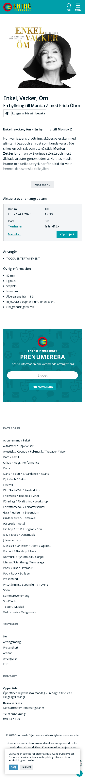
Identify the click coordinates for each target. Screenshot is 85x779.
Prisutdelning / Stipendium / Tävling (25, 584)
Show (6, 590)
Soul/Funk (9, 601)
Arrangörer (10, 658)
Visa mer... (42, 185)
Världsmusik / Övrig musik (19, 612)
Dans (6, 468)
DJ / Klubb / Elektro (15, 479)
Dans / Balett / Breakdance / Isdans (26, 474)
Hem (6, 636)
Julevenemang (12, 540)
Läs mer (26, 767)
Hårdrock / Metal (14, 523)
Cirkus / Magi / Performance (21, 462)
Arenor (7, 653)
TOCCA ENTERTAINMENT (23, 258)
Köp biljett (67, 234)
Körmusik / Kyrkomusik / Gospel (23, 557)
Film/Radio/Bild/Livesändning (21, 490)
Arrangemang (12, 642)
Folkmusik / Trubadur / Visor (21, 496)
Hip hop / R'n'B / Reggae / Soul (22, 529)
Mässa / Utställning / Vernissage (23, 562)
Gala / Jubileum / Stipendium (21, 512)
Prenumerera (42, 387)
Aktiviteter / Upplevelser (18, 446)
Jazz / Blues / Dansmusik (19, 534)
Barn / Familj (11, 457)
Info (5, 664)
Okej (13, 767)
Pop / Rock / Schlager (17, 573)
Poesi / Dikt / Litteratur (17, 568)
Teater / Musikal (13, 607)
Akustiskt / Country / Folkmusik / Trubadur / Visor (34, 451)
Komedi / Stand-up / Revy (19, 551)
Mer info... (14, 234)
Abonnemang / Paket (16, 440)
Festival (8, 485)
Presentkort (10, 579)
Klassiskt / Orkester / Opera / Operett (27, 546)
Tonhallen (15, 226)
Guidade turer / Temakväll (19, 518)
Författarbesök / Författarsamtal (24, 507)
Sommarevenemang (16, 595)
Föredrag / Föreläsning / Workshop (25, 501)
